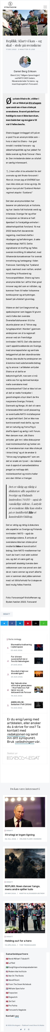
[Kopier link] (43, 623)
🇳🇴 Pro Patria (11, 1006)
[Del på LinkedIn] (20, 623)
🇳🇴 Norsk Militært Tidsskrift (17, 959)
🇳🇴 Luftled (10, 963)
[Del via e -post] (35, 623)
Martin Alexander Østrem (32, 893)
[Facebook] (24, 1029)
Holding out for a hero (18, 940)
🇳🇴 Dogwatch (11, 997)
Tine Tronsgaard (27, 945)
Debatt (6, 614)
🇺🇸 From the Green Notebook (18, 984)
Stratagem (35, 103)
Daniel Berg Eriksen (25, 71)
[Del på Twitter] (4, 623)
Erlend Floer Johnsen (30, 839)
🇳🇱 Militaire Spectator (15, 989)
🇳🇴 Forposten (11, 993)
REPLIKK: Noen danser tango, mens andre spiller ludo (22, 888)
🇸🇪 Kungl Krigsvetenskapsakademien (21, 967)
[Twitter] (21, 1029)
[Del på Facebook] (12, 623)
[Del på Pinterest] (27, 623)
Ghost (35, 1025)
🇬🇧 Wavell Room (12, 980)
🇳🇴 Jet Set (10, 1001)
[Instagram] (28, 1029)
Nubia (42, 1025)
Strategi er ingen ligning (20, 834)
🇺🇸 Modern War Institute (16, 971)
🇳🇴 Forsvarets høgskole (16, 1010)
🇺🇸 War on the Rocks (15, 976)
